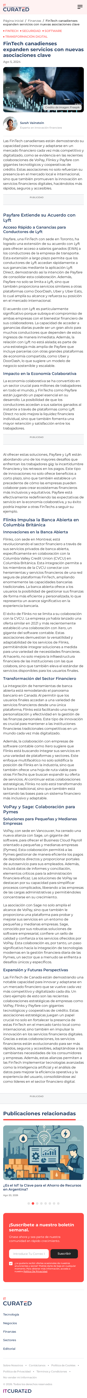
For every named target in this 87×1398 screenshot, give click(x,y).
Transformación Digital (26, 36)
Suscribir (64, 1253)
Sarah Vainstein (32, 123)
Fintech (11, 31)
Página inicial (13, 21)
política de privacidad (35, 1271)
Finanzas (34, 21)
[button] (28, 1203)
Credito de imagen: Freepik (62, 107)
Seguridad (31, 31)
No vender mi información (20, 1377)
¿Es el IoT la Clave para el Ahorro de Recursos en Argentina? (42, 1187)
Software (53, 31)
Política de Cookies (63, 1365)
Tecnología (11, 1314)
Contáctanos (37, 1365)
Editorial (9, 1349)
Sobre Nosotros (13, 1365)
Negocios (10, 1323)
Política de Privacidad (17, 1371)
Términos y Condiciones (52, 1371)
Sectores (9, 1340)
